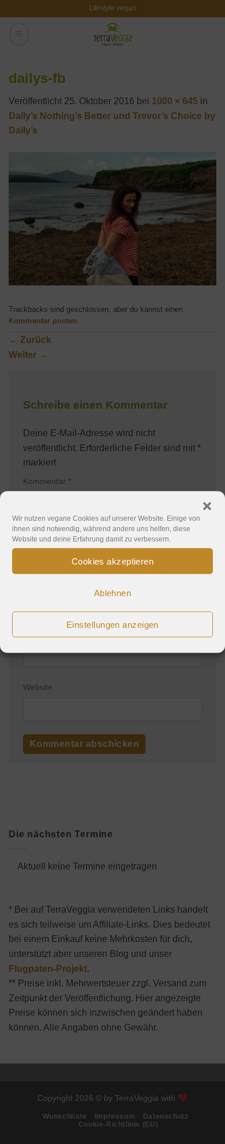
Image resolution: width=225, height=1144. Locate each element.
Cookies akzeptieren (113, 561)
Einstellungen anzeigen (112, 624)
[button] (207, 506)
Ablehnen (113, 592)
